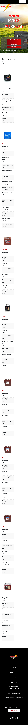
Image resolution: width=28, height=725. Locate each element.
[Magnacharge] (6, 7)
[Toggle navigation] (25, 8)
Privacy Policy (21, 724)
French (22, 1)
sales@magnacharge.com (9, 50)
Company (14, 667)
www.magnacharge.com (14, 720)
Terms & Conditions (7, 724)
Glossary (14, 677)
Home (2, 54)
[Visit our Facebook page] (11, 717)
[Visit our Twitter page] (15, 717)
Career (14, 670)
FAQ (14, 674)
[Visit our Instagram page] (13, 717)
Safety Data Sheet (14, 672)
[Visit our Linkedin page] (17, 717)
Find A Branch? (14, 710)
